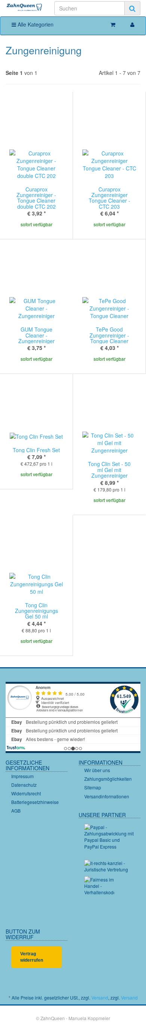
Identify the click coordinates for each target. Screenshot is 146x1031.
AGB (16, 810)
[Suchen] (132, 8)
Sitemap (92, 787)
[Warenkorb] (113, 24)
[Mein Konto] (132, 24)
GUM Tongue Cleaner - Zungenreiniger (36, 335)
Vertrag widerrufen (31, 957)
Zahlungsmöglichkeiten (108, 778)
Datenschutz (24, 784)
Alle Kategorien (35, 24)
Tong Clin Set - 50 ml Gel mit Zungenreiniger (109, 469)
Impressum (22, 776)
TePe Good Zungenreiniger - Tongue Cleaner (109, 335)
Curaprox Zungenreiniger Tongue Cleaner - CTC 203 (109, 197)
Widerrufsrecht (26, 793)
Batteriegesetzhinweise (35, 802)
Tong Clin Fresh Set (36, 450)
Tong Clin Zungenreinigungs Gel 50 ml (36, 610)
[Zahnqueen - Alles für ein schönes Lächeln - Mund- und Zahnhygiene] (24, 7)
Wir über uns (97, 770)
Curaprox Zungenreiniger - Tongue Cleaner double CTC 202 (36, 197)
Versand (99, 997)
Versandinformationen (106, 796)
